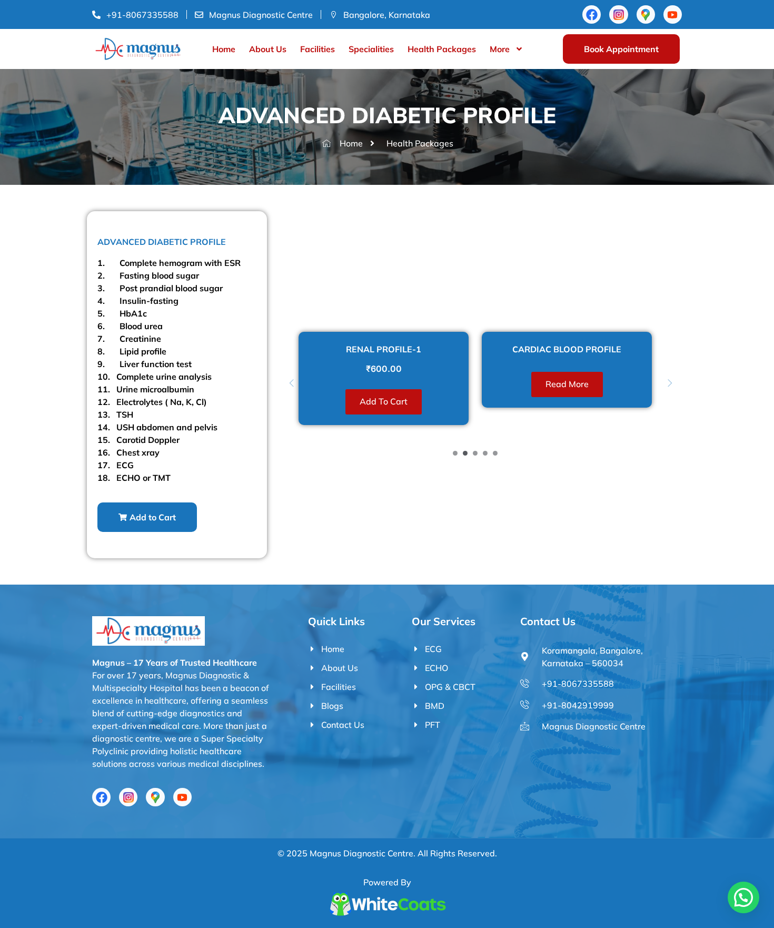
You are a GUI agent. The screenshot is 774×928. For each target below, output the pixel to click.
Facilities (317, 49)
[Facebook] (591, 14)
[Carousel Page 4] (485, 453)
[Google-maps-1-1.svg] (646, 14)
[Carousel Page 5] (495, 453)
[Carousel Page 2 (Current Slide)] (465, 453)
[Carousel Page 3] (475, 453)
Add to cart (384, 401)
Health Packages (442, 49)
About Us (267, 49)
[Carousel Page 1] (455, 453)
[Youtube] (672, 14)
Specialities (371, 49)
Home (223, 49)
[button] (147, 517)
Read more (567, 384)
